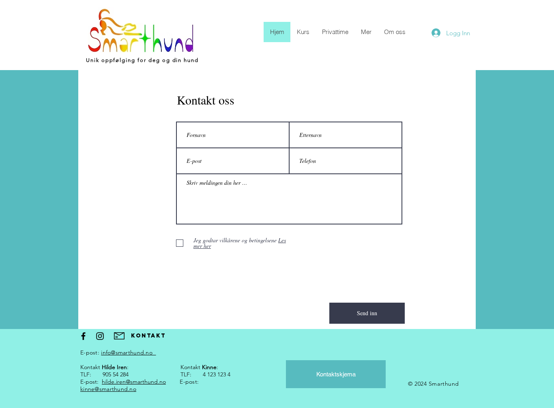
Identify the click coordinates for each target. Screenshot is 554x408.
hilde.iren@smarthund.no (134, 381)
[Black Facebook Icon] (83, 336)
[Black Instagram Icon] (100, 336)
